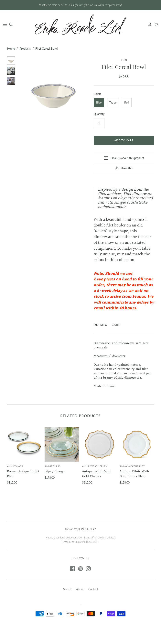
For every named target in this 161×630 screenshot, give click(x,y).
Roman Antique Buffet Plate (23, 474)
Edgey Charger (55, 471)
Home (11, 48)
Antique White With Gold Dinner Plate (134, 474)
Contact (93, 589)
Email (65, 542)
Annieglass (15, 466)
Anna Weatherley (94, 466)
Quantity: (99, 113)
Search (67, 589)
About (80, 589)
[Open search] (11, 24)
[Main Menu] (5, 24)
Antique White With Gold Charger (97, 474)
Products (25, 48)
